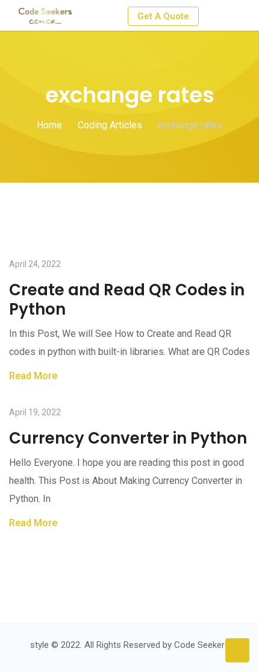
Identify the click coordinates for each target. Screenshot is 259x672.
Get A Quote (163, 16)
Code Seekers (201, 644)
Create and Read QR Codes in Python (127, 299)
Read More (33, 376)
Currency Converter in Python (128, 438)
